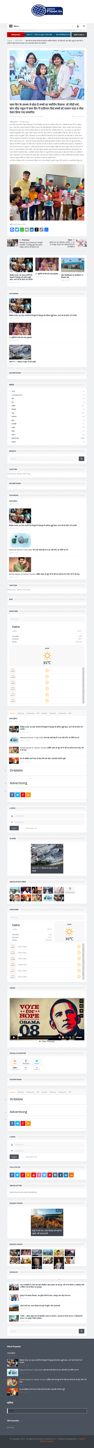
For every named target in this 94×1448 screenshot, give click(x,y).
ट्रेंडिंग (13, 406)
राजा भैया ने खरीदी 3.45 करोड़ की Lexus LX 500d (59, 35)
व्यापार (13, 435)
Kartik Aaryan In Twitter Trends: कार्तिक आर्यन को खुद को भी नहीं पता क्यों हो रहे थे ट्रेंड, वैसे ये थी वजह (44, 574)
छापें (75, 116)
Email (82, 116)
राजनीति (14, 424)
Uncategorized (17, 395)
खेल (13, 398)
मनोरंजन (14, 416)
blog (13, 391)
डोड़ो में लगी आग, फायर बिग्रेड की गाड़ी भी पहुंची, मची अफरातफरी (40, 1308)
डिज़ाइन (14, 409)
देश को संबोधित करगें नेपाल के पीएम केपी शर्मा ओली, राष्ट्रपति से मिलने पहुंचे (43, 758)
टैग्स (38, 713)
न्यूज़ (13, 413)
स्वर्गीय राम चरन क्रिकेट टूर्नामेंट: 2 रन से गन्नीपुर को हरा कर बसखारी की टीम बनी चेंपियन (62, 244)
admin (19, 116)
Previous (25, 240)
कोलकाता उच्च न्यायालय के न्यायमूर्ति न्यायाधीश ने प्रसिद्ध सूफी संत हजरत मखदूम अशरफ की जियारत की (30, 244)
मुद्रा (13, 420)
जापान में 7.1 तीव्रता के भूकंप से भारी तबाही (22, 361)
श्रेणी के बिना (39, 116)
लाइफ (13, 427)
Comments (30, 713)
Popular (12, 713)
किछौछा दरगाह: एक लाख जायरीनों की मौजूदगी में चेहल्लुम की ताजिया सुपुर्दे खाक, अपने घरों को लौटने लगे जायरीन (21, 277)
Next (70, 240)
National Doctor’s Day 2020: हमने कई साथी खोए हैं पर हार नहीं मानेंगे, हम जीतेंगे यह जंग (38, 550)
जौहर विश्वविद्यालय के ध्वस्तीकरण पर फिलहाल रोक (72, 276)
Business (21, 713)
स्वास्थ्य (14, 442)
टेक (13, 402)
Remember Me (31, 828)
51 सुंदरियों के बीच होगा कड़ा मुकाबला (46, 273)
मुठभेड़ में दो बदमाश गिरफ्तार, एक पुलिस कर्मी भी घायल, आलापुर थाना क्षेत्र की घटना (45, 1298)
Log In (14, 828)
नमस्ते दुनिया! (13, 501)
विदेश (13, 431)
